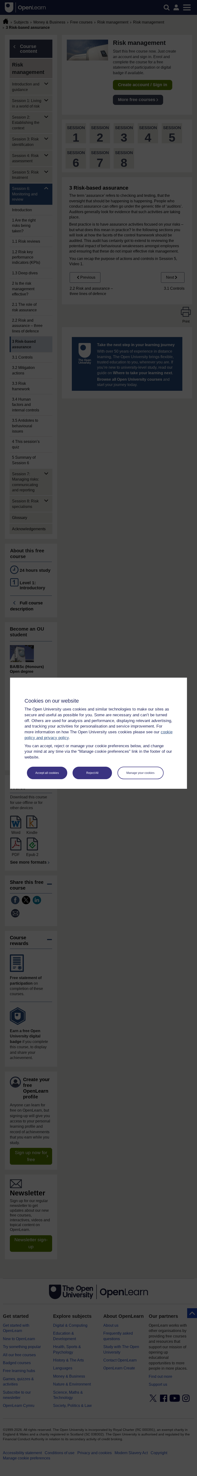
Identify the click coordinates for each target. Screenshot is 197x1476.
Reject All (92, 773)
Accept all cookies (47, 773)
